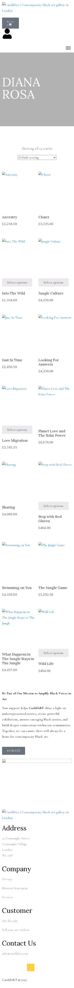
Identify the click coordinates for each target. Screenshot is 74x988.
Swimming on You (17, 587)
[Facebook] (14, 967)
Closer (43, 217)
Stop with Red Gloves (50, 518)
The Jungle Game (52, 587)
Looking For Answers (48, 362)
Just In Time (12, 360)
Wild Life (46, 663)
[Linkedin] (30, 967)
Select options (19, 202)
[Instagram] (22, 967)
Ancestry (9, 217)
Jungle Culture (51, 293)
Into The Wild (13, 293)
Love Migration (15, 440)
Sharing (8, 507)
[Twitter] (5, 967)
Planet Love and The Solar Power (52, 433)
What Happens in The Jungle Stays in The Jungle (18, 658)
